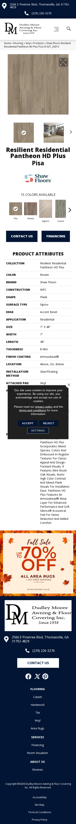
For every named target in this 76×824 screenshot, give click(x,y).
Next (70, 131)
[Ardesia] (30, 208)
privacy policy (43, 406)
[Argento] (45, 209)
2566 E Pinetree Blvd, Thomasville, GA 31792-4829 (40, 5)
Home (7, 43)
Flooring (18, 43)
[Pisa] (15, 208)
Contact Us (22, 236)
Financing (55, 236)
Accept (27, 423)
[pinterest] (45, 676)
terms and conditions (32, 410)
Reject (48, 423)
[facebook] (28, 676)
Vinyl (28, 43)
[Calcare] (60, 209)
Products (38, 43)
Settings (38, 430)
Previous (6, 131)
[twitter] (37, 676)
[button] (38, 663)
